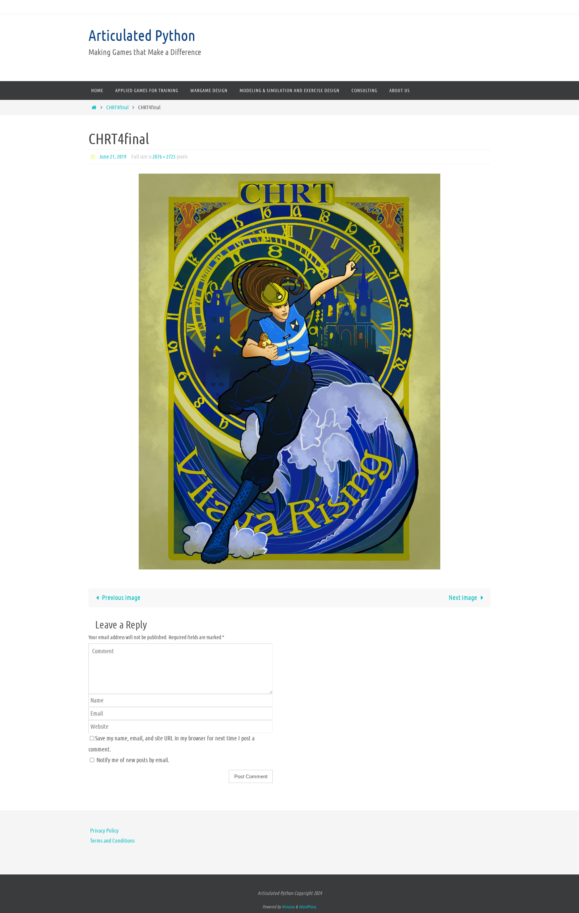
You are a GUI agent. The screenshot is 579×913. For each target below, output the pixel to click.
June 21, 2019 (112, 156)
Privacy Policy (104, 830)
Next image (463, 598)
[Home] (94, 107)
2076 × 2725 (164, 156)
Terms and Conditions (112, 840)
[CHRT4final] (289, 371)
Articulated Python (141, 36)
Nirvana (288, 907)
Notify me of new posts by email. (132, 760)
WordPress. (308, 907)
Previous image (121, 598)
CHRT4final (117, 107)
